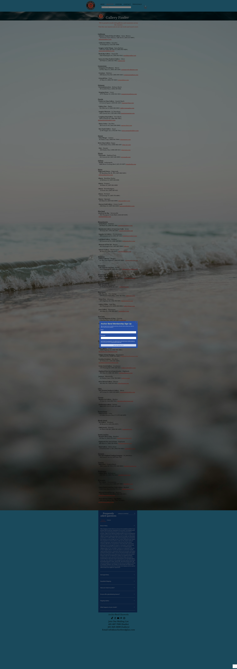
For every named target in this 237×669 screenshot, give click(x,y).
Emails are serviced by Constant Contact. (116, 342)
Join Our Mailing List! (118, 345)
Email (102, 329)
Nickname (103, 335)
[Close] (136, 322)
